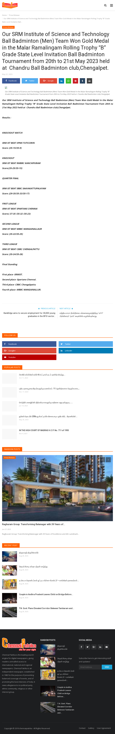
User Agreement (104, 728)
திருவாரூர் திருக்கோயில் (28, 553)
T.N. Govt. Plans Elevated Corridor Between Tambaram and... (46, 608)
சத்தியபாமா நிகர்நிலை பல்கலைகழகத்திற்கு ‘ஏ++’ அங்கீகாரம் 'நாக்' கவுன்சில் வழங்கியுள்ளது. (81, 314)
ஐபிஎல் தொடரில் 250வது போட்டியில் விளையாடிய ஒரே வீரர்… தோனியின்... (48, 416)
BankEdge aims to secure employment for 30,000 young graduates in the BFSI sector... (29, 314)
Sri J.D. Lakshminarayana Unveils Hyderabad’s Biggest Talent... (34, 524)
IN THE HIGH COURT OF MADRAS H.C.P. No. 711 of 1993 (44, 430)
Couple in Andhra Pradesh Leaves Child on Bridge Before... (46, 594)
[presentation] (102, 459)
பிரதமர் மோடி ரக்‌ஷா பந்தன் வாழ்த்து (33, 566)
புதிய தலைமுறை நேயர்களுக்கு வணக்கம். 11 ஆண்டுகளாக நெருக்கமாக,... (49, 388)
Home (4, 15)
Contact (82, 728)
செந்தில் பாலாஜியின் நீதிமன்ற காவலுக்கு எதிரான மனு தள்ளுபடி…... (46, 402)
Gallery (91, 728)
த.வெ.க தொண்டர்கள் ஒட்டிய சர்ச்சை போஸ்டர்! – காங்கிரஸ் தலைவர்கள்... (49, 580)
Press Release (14, 15)
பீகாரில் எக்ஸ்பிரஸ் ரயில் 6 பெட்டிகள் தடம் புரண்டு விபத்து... (42, 375)
